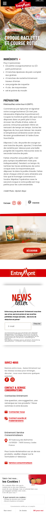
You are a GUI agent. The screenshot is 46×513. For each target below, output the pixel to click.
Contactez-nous (17, 412)
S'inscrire (36, 324)
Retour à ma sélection (14, 30)
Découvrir (32, 250)
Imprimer (35, 203)
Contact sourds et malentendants (17, 419)
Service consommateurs (20, 462)
